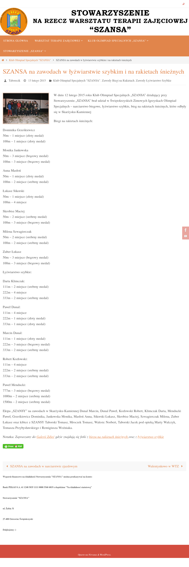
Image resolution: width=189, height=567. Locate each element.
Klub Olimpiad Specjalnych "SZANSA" (30, 60)
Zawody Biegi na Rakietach (118, 80)
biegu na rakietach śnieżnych (109, 435)
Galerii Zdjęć (45, 435)
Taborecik (14, 80)
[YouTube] (185, 235)
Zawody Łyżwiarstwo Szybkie (153, 80)
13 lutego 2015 (37, 80)
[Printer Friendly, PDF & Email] (13, 445)
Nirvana (93, 553)
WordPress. (105, 553)
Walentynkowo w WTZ (164, 465)
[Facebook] (185, 230)
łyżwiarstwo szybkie (151, 435)
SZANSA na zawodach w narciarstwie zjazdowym (43, 465)
